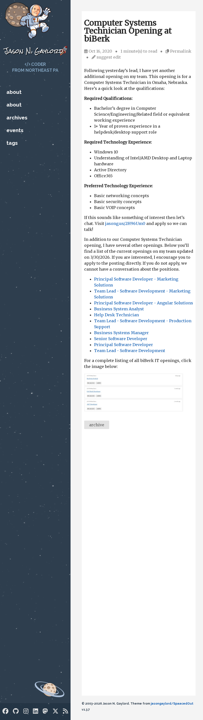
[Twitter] (55, 711)
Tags (12, 143)
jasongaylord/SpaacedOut (172, 703)
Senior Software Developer (120, 338)
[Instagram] (25, 711)
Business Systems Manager (121, 332)
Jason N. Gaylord (33, 51)
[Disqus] (138, 501)
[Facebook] (5, 711)
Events (14, 130)
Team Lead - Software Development (129, 350)
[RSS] (65, 711)
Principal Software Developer (123, 344)
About (14, 92)
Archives (16, 117)
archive (96, 424)
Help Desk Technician (116, 314)
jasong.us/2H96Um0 (125, 223)
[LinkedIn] (35, 711)
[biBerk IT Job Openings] (133, 410)
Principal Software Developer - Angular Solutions (143, 302)
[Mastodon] (45, 711)
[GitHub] (16, 711)
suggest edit (109, 57)
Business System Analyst (119, 308)
